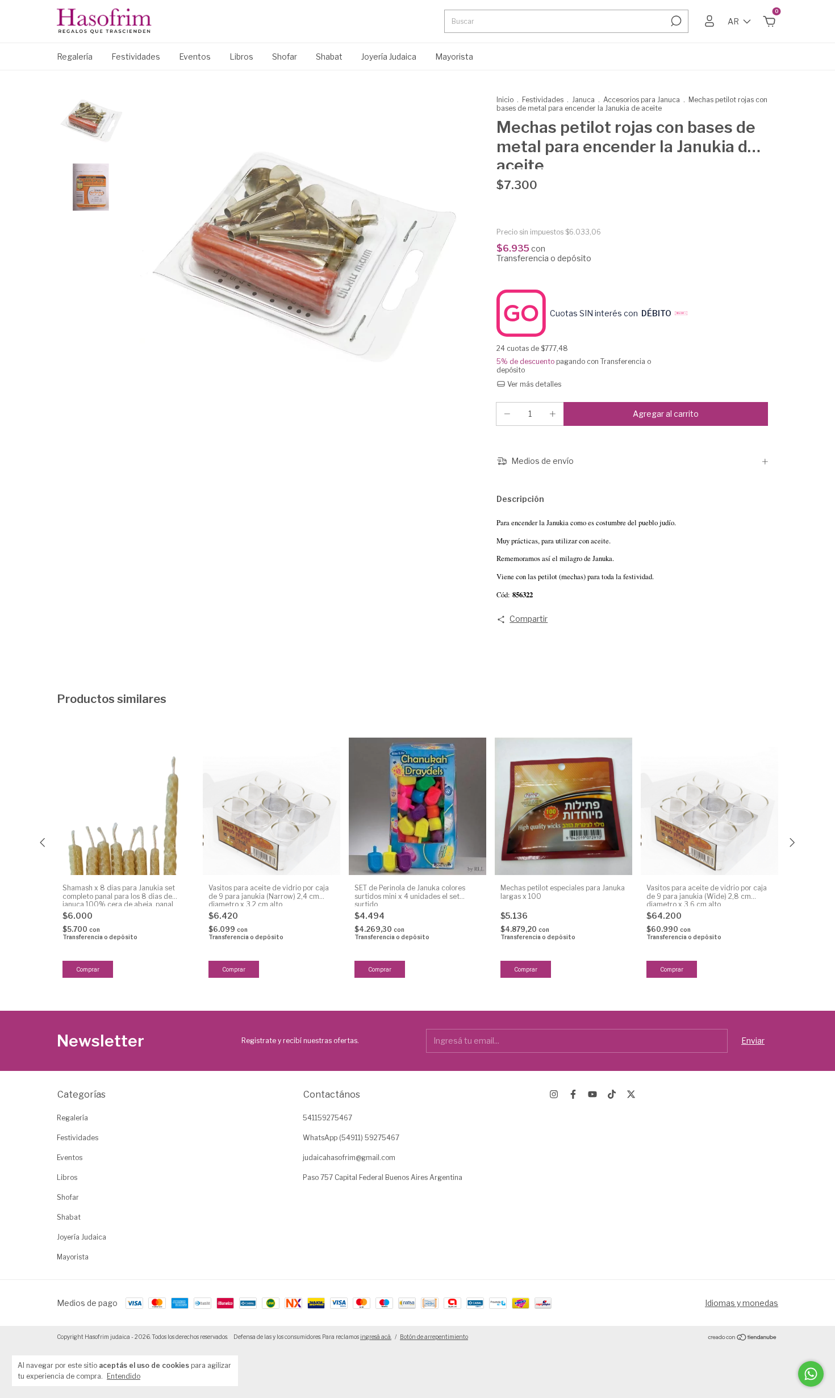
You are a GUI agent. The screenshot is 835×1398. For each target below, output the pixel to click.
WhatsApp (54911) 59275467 (351, 1137)
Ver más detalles (533, 384)
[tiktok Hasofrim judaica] (611, 1094)
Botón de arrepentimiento (434, 1336)
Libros (241, 56)
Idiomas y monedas (741, 1303)
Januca (583, 99)
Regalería (75, 56)
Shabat (329, 56)
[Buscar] (675, 21)
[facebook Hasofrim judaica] (573, 1094)
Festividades (135, 56)
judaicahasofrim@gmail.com (349, 1157)
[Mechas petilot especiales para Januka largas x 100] (563, 806)
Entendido (123, 1376)
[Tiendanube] (742, 1338)
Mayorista (454, 56)
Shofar (284, 56)
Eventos (195, 56)
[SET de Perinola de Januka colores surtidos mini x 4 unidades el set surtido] (417, 806)
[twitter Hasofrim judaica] (631, 1094)
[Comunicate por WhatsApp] (811, 1374)
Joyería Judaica (388, 56)
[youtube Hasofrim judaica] (592, 1094)
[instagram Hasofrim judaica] (553, 1094)
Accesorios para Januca (641, 99)
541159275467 (327, 1118)
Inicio (504, 99)
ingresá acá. (375, 1336)
